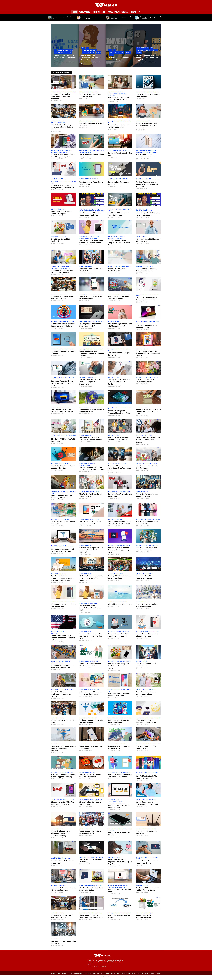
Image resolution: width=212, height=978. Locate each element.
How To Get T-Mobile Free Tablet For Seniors (63, 440)
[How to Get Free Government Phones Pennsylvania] (120, 111)
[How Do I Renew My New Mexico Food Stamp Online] (92, 875)
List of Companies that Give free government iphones (148, 214)
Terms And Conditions (92, 973)
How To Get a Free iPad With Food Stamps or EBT (90, 522)
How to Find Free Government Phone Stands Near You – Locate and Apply (120, 468)
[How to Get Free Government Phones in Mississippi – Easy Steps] (120, 535)
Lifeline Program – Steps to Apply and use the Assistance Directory (151, 17)
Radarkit (152, 973)
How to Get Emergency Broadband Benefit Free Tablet (119, 412)
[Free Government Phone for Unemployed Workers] (63, 482)
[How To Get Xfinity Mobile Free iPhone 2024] (63, 847)
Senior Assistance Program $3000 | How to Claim (146, 693)
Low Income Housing (86, 602)
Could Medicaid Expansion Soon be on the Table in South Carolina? (91, 550)
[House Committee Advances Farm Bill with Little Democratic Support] (148, 339)
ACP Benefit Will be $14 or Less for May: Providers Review (147, 889)
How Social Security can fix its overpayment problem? (147, 605)
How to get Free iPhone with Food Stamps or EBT (90, 325)
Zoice (146, 973)
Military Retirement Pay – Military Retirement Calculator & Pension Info (63, 637)
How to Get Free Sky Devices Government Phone (118, 721)
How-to (98, 52)
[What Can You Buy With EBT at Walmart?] (63, 509)
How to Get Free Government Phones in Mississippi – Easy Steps (118, 550)
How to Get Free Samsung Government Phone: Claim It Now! (122, 17)
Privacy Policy (105, 973)
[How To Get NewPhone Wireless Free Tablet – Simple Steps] (120, 762)
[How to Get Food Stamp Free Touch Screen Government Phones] (120, 651)
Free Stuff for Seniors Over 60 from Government (147, 467)
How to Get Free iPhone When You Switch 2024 (147, 522)
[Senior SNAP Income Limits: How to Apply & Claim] (92, 651)
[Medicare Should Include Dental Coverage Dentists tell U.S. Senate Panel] (92, 563)
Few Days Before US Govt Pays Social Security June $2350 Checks (119, 381)
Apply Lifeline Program (118, 12)
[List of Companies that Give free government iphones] (148, 199)
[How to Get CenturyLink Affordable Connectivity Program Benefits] (92, 339)
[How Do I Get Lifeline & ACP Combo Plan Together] (148, 762)
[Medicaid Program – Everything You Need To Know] (92, 708)
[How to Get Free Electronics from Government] (120, 482)
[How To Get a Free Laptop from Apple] (120, 875)
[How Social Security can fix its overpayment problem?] (148, 592)
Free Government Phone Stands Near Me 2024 (91, 183)
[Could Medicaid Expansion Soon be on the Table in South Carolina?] (92, 535)
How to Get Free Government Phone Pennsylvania (147, 862)
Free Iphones (99, 12)
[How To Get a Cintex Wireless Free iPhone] (92, 847)
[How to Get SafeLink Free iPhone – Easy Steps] (92, 141)
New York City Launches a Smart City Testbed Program (63, 889)
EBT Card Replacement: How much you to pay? (90, 95)
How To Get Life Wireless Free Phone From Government (147, 299)
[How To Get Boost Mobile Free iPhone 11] (120, 819)
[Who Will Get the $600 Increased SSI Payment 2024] (148, 227)
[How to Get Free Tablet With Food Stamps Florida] (148, 535)
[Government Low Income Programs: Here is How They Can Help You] (120, 847)
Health (153, 377)
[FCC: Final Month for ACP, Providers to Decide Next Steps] (92, 425)
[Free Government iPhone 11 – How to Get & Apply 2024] (92, 199)
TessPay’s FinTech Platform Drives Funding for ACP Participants (90, 381)
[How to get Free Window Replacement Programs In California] (63, 82)
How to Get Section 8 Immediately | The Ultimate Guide (90, 608)
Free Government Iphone (65, 50)
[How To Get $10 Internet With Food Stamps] (148, 819)
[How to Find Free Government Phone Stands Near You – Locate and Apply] (120, 453)
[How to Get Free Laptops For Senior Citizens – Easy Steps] (63, 256)
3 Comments (97, 62)
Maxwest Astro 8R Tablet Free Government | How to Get (62, 803)
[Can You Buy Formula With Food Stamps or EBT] (92, 111)
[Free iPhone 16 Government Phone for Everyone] (63, 199)
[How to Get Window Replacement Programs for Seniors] (63, 680)
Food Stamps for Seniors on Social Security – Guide (146, 270)
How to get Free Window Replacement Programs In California (61, 96)
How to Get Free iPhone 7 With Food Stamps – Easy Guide (63, 155)
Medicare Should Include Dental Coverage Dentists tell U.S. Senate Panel (91, 578)
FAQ (55, 50)
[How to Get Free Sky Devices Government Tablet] (92, 819)
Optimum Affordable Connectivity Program (144, 577)
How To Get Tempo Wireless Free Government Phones (92, 297)
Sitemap (159, 973)
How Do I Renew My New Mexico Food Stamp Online (92, 889)
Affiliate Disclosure (77, 973)
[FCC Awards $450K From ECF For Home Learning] (63, 929)
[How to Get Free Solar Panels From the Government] (120, 284)
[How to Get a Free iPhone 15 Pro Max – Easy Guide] (63, 592)
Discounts (57, 435)
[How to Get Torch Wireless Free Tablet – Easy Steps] (148, 82)
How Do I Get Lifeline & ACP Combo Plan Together (146, 777)
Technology (111, 95)
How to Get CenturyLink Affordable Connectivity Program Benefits (92, 353)
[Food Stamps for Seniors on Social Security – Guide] (148, 256)
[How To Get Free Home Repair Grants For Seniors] (92, 482)
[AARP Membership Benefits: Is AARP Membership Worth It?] (120, 509)
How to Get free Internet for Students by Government (118, 635)
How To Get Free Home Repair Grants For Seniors (91, 495)
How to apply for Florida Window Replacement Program (91, 916)
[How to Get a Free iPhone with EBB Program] (92, 734)
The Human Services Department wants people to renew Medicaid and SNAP (62, 578)
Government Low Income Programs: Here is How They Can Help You (120, 861)
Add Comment (70, 62)
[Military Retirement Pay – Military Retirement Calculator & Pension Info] (63, 621)
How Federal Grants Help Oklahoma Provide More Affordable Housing (60, 833)
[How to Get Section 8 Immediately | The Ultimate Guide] (92, 592)
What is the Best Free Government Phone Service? (146, 721)
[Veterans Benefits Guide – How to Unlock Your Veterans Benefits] (92, 453)
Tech (83, 47)
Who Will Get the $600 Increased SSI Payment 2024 (148, 240)
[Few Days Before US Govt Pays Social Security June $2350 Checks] (120, 367)
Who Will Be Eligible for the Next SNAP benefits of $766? (120, 325)
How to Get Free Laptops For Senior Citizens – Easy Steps (62, 271)
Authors (124, 973)
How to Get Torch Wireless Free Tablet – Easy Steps (147, 95)
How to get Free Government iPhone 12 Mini (118, 183)
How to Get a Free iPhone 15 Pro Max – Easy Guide (63, 605)
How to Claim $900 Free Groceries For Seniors (145, 380)
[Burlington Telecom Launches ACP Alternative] (120, 734)
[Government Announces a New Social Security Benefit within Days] (92, 621)
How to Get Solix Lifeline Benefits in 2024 (117, 270)
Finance (69, 92)
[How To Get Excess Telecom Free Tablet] (63, 708)
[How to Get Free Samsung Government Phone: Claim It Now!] (108, 18)
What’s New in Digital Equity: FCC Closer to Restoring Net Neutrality (147, 125)
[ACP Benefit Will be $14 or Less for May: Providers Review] (148, 875)
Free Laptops (84, 12)
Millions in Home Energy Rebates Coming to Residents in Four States (148, 411)
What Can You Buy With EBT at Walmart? (63, 522)
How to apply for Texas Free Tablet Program (146, 747)
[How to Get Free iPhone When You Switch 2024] (148, 509)
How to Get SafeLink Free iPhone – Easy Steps (92, 155)
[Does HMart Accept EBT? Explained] (63, 227)
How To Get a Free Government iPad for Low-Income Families (92, 17)
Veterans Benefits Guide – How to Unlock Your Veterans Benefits (92, 468)
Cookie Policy (115, 973)
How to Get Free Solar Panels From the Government (118, 297)
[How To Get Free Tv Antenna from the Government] (92, 762)
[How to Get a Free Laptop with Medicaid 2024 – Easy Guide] (63, 535)
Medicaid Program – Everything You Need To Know (91, 721)
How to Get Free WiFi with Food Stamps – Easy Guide (63, 467)
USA (70, 52)
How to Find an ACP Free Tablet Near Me (63, 352)
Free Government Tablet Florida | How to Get (92, 270)
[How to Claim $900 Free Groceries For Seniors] (148, 367)
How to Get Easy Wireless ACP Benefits (119, 916)
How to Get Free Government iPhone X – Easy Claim (118, 694)
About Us (140, 973)
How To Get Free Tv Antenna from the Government (90, 775)
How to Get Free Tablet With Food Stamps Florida (146, 549)
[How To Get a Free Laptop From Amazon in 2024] (120, 790)
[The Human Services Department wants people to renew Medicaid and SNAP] (63, 563)
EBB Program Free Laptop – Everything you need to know (62, 410)
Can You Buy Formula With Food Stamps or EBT (92, 124)
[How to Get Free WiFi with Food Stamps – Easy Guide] (63, 453)
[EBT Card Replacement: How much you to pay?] (92, 82)
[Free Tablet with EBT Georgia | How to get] (120, 339)
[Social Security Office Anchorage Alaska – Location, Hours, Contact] (148, 425)
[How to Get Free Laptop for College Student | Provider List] (63, 168)
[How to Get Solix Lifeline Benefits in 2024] (120, 256)
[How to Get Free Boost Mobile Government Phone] (63, 284)
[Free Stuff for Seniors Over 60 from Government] (148, 453)
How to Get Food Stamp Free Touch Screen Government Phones (118, 666)
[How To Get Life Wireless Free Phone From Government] (148, 284)
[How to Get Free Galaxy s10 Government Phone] (148, 651)
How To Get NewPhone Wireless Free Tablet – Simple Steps (120, 775)
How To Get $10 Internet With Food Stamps (147, 832)
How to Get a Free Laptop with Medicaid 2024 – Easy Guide (62, 550)
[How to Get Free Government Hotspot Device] (92, 790)
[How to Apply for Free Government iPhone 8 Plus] (148, 141)
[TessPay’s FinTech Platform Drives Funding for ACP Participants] (92, 367)
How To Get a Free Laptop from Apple (119, 890)
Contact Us (131, 973)
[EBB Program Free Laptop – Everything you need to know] (63, 397)
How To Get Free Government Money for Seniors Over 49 (119, 438)
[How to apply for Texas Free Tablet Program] (148, 734)
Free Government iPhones (61, 72)
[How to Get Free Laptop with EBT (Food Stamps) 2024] (120, 82)
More (133, 12)
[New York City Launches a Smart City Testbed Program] (63, 875)
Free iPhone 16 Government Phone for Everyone (61, 212)
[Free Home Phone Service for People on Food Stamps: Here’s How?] (63, 367)
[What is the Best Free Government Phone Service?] (148, 708)
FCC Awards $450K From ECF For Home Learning (63, 942)
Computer (57, 178)
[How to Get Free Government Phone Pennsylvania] (148, 847)
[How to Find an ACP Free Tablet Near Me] (63, 339)
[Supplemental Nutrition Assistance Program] (148, 903)
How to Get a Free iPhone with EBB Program (91, 747)
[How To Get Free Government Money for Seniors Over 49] (120, 425)
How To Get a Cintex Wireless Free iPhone (91, 860)
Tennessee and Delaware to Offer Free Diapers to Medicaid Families (63, 748)
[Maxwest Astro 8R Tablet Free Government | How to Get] (63, 790)
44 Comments (125, 62)
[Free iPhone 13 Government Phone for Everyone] (50, 18)
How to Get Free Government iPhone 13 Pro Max (147, 495)
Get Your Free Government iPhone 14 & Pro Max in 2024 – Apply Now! (147, 57)
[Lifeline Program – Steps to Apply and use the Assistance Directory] (137, 18)
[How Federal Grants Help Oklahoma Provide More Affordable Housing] (63, 819)
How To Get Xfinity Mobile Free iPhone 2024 (63, 862)
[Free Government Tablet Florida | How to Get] (92, 256)
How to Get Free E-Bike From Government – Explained (62, 666)
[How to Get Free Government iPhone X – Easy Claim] (120, 680)
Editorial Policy (56, 973)
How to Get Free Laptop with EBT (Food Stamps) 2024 (118, 98)
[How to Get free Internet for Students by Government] (120, 621)
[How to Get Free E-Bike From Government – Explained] (63, 651)
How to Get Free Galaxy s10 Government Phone (146, 665)
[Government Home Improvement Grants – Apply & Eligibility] (63, 762)
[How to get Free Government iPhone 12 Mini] (120, 168)
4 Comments (152, 62)
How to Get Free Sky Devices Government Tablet (90, 832)
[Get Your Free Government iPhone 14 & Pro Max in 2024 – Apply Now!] (156, 45)
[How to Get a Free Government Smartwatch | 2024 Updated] (63, 311)
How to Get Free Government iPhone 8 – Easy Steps (147, 635)
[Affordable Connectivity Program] (120, 592)
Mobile (112, 55)
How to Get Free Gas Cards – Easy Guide (120, 154)
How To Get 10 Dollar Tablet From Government (146, 326)
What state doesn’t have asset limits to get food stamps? (91, 693)
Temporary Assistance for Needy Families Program (92, 410)
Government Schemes (61, 52)
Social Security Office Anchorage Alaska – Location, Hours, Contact (148, 439)
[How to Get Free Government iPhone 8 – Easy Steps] (148, 621)
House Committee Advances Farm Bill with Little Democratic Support (148, 353)
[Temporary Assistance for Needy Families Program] (92, 397)
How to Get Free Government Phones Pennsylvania (118, 126)
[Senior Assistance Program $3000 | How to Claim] (148, 680)
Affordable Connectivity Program (120, 604)
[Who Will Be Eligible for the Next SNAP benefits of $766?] (120, 311)
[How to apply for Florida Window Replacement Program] (92, 903)
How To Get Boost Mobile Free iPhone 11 (119, 834)
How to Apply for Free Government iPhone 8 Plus (146, 155)
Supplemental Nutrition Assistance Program (145, 916)
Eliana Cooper (58, 64)
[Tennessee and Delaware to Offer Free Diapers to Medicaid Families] (63, 734)
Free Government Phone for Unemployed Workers (61, 496)
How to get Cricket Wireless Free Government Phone (120, 577)
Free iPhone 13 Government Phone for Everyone (62, 17)
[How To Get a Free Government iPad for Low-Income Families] (79, 18)
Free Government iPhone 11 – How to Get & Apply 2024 (91, 214)
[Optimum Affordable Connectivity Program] (148, 563)
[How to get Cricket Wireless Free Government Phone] (120, 563)
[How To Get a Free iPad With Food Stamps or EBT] (92, 509)
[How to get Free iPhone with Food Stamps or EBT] (92, 311)
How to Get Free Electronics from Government (120, 495)
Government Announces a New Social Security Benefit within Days (91, 636)
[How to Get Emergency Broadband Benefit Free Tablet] (120, 397)
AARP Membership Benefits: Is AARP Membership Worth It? (119, 522)
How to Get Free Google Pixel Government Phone (62, 916)
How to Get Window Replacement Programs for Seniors (61, 694)
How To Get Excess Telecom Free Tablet (63, 721)
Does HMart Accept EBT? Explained (60, 240)
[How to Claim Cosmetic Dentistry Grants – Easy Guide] (148, 790)
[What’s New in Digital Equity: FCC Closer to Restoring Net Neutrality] (148, 111)
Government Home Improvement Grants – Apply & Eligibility (63, 775)
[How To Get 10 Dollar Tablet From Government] (148, 311)
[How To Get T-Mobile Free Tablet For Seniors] (63, 425)
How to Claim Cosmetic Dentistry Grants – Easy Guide (147, 803)
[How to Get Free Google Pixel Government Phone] (63, 903)
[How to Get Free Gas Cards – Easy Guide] (120, 141)
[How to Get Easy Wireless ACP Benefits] (120, 903)
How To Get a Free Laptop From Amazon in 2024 (120, 806)
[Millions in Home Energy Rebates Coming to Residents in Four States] (148, 397)
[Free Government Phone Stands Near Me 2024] (92, 168)
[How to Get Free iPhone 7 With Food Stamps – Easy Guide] (63, 141)
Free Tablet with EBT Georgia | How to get (119, 354)
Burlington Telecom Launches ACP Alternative (119, 747)
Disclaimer (65, 973)
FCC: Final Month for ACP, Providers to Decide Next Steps (91, 438)
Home (74, 12)
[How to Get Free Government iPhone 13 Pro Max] (148, 482)
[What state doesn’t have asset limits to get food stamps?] (92, 680)
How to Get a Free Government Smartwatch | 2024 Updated (62, 325)
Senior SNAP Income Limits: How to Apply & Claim (90, 665)
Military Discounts (85, 465)
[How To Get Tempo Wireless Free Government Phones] (92, 284)
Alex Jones (84, 64)
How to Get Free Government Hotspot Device (90, 803)
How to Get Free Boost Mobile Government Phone (62, 297)
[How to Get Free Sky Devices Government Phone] (120, 708)
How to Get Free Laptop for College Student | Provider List (62, 186)
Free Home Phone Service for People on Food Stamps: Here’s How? (63, 383)
